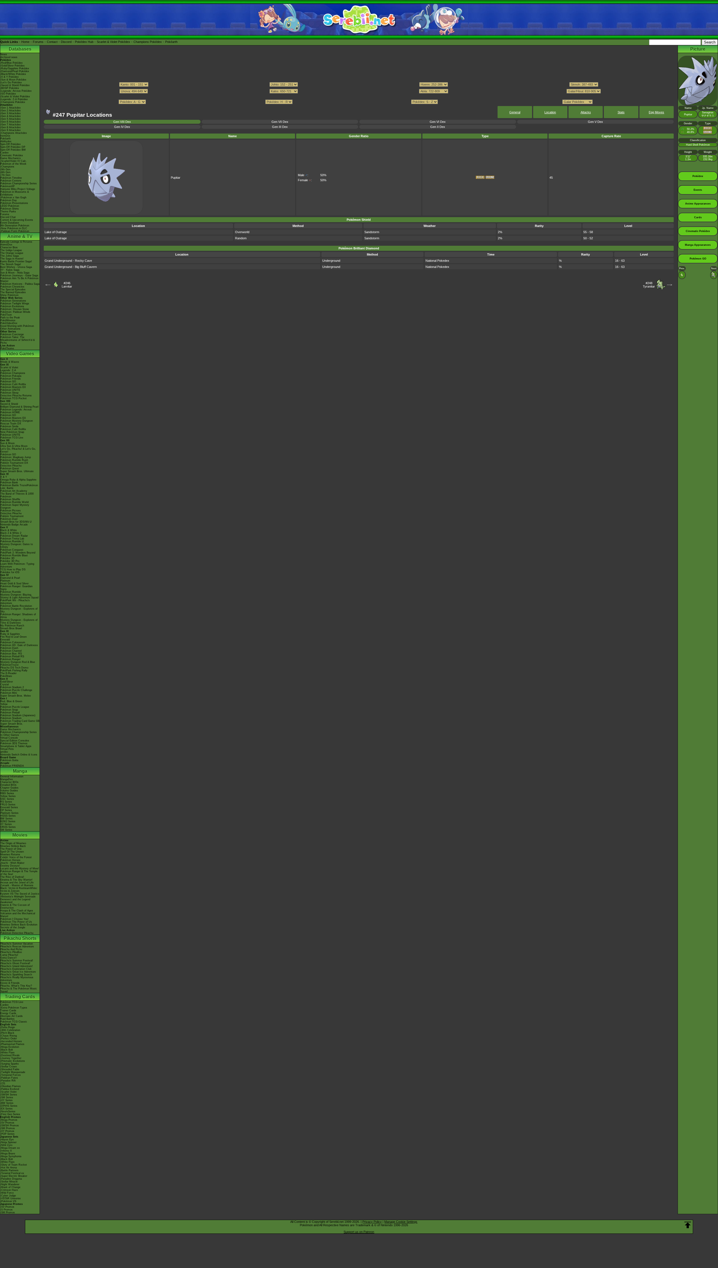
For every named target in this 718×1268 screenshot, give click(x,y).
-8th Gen (5, 172)
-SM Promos (7, 1128)
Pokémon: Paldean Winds (15, 312)
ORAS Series (8, 827)
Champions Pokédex (148, 41)
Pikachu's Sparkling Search (16, 974)
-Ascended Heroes (11, 1041)
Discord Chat (8, 217)
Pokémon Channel (11, 650)
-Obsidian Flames (10, 1086)
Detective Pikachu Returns (16, 395)
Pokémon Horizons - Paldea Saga (20, 283)
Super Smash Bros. (11, 723)
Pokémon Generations (13, 300)
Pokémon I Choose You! (14, 919)
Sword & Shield (9, 404)
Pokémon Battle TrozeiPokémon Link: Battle (19, 487)
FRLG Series (7, 804)
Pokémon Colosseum (12, 642)
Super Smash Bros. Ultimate (17, 471)
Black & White (8, 530)
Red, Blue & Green (11, 701)
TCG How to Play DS (13, 569)
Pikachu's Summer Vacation (16, 943)
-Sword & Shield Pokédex (15, 85)
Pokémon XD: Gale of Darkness (19, 645)
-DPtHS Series (8, 1105)
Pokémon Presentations (14, 203)
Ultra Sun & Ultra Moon (13, 446)
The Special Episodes (13, 289)
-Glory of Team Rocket (13, 1164)
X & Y (3, 477)
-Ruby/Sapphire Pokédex (14, 68)
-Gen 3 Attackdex (10, 113)
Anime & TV (20, 236)
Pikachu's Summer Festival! (16, 960)
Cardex (4, 152)
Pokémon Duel (8, 519)
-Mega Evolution (9, 1047)
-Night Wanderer (9, 1184)
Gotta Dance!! (8, 957)
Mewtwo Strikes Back (13, 846)
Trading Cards (20, 996)
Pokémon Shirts (9, 208)
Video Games (20, 353)
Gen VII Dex (279, 121)
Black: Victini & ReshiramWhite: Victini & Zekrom (19, 889)
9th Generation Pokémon (14, 225)
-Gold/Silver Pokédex (12, 65)
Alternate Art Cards (11, 1016)
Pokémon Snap (9, 709)
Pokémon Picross (10, 510)
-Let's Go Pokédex (11, 82)
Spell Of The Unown (12, 851)
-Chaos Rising (8, 1035)
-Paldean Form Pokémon (14, 231)
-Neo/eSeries (7, 1111)
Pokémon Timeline (11, 177)
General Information (11, 776)
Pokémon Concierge (12, 334)
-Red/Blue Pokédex (11, 62)
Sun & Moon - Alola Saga (14, 272)
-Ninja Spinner (8, 1142)
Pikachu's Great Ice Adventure (18, 971)
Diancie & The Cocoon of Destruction (15, 906)
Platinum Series (9, 813)
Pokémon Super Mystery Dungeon (14, 506)
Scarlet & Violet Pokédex (113, 41)
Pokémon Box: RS (11, 653)
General (514, 112)
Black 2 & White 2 (10, 533)
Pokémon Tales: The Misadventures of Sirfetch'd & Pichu (17, 340)
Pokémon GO (8, 381)
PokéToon (6, 314)
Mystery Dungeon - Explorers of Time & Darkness (19, 621)
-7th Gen (5, 175)
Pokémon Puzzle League (14, 707)
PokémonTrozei (9, 664)
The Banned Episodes (13, 292)
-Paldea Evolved (9, 1089)
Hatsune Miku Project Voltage (17, 189)
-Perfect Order (8, 1038)
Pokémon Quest (9, 468)
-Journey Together (10, 1058)
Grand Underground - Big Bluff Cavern (71, 266)
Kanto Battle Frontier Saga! (16, 261)
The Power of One (11, 848)
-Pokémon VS (8, 1201)
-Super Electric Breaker (13, 1176)
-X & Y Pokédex (9, 76)
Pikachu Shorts (20, 938)
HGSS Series (8, 815)
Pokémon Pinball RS (12, 656)
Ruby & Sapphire (10, 634)
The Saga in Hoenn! (12, 258)
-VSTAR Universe (10, 1198)
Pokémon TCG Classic (13, 1021)
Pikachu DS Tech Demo (14, 667)
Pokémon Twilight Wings (14, 303)
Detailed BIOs (8, 785)
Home (25, 41)
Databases (20, 49)
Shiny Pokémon (9, 295)
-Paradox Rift (8, 1080)
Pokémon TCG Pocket (13, 398)
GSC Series (7, 799)
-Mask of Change (10, 1187)
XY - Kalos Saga (9, 269)
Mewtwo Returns (10, 854)
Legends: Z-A (8, 370)
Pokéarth (171, 41)
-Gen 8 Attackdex (10, 127)
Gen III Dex (280, 126)
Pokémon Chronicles (12, 286)
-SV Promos (7, 1122)
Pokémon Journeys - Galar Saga (19, 275)
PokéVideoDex (8, 323)
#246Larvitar (67, 284)
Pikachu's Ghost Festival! (15, 963)
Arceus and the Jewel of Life (17, 882)
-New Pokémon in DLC (13, 228)
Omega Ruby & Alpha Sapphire (18, 479)
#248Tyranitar (649, 284)
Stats (621, 112)
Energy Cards (8, 1013)
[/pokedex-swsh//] (359, 96)
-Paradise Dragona (11, 1178)
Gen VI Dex (438, 121)
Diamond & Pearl (10, 577)
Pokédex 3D (7, 558)
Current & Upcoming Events (16, 220)
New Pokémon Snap (12, 432)
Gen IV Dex (122, 126)
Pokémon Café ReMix (13, 384)
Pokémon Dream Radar (14, 535)
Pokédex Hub (84, 41)
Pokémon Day (8, 200)
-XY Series (6, 1100)
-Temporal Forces (10, 1075)
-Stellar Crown (8, 1066)
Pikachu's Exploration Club (15, 969)
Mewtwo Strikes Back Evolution (18, 924)
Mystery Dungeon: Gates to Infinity (16, 545)
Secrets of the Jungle (12, 927)
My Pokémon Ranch (12, 625)
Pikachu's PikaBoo (11, 952)
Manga (20, 771)
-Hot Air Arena (8, 1167)
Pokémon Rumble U (12, 541)
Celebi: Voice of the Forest (16, 857)
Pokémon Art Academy (13, 491)
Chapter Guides (9, 787)
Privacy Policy (372, 1221)
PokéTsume (7, 348)
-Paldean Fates (9, 1077)
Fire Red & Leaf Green (13, 636)
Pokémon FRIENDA (12, 765)
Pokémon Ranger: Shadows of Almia (18, 616)
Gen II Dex (437, 126)
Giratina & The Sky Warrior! (16, 879)
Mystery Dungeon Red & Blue (17, 662)
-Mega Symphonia (10, 1156)
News (3, 54)
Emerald (5, 639)
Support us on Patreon (359, 1231)
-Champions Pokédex (12, 102)
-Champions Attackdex (13, 133)
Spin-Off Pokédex (10, 144)
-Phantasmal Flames (12, 1044)
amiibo (4, 751)
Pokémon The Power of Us (16, 921)
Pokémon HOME (10, 412)
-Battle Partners (9, 1170)
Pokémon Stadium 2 (12, 687)
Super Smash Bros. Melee (15, 695)
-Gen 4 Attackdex (10, 116)
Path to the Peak (10, 317)
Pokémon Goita (9, 760)
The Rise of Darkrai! (12, 877)
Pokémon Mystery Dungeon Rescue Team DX (16, 422)
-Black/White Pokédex (13, 74)
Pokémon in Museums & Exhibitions (14, 193)
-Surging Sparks (9, 1063)
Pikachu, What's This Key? (16, 985)
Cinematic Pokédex (11, 155)
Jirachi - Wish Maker (12, 863)
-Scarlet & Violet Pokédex (15, 96)
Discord (66, 41)
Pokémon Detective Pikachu (16, 933)
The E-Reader (8, 673)
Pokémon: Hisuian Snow (14, 309)
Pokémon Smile (9, 426)
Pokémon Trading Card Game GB (20, 721)
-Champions (7, 166)
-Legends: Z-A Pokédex (14, 99)
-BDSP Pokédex (9, 88)
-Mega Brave (7, 1153)
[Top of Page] (687, 1225)
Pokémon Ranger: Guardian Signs (16, 588)
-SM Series (6, 1097)
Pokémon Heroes (10, 860)
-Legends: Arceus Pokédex (16, 90)
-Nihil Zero (6, 1145)
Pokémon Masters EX (13, 387)
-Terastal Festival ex (12, 1173)
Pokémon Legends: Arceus (16, 409)
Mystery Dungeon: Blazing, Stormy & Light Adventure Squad (19, 596)
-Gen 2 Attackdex (10, 110)
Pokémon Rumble (10, 592)
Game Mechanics (10, 158)
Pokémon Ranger (10, 659)
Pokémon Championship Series (18, 183)
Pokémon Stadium (11, 718)
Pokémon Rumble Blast (14, 555)
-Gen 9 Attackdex (10, 130)
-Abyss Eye (7, 1139)
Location (550, 112)
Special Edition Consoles (14, 740)
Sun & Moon (7, 443)
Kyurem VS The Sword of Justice (19, 893)
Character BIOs (9, 782)
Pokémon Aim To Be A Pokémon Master (19, 279)
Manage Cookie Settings (400, 1221)
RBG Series (7, 793)
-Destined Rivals (10, 1055)
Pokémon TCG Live (11, 437)
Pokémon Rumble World (14, 502)
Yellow (4, 704)
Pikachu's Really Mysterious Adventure (16, 979)
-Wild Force (7, 1192)
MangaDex (6, 779)
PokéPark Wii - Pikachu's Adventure (15, 602)
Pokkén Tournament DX (14, 462)
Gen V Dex (595, 121)
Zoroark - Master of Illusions (16, 885)
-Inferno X (6, 1150)
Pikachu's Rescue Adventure (17, 946)
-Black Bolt (6, 1049)
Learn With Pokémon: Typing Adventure (17, 565)
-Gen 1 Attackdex (10, 107)
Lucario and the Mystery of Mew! (19, 868)
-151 (2, 1083)
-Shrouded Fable (9, 1069)
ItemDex (5, 135)
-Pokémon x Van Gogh (13, 197)
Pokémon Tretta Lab (12, 538)
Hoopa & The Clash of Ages (16, 910)
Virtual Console (9, 737)
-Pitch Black (7, 1033)
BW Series (6, 818)
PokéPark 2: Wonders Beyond (17, 552)
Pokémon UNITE (10, 390)
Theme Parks (8, 211)
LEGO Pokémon (9, 206)
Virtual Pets (7, 749)
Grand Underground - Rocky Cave (68, 260)
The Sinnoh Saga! (10, 264)
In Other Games (9, 735)
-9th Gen (5, 169)
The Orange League (11, 253)
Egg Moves (656, 112)
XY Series (6, 824)
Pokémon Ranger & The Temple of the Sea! (19, 873)
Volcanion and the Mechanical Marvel (17, 915)
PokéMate (6, 676)
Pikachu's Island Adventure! (16, 966)
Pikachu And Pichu (11, 949)
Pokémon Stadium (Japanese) (17, 715)
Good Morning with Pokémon (17, 326)
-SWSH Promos (9, 1125)
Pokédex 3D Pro (9, 561)
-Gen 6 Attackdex (10, 121)
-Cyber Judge (8, 1195)
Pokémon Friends (10, 378)
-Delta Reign (7, 1027)
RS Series (6, 801)
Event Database (9, 222)
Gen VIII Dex (122, 121)
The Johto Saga (9, 255)
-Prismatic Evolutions (12, 1061)
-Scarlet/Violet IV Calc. (13, 161)
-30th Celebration (10, 1030)
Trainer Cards (8, 1010)
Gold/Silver (6, 681)
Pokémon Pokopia (10, 376)
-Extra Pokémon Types (13, 1007)
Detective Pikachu (11, 465)
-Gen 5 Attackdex (10, 119)
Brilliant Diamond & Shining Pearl (19, 406)
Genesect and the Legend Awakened (15, 901)
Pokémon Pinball (10, 712)
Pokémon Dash (9, 648)
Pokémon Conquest (11, 549)
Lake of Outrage (56, 232)
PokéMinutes (7, 320)
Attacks (586, 112)
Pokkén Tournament (12, 516)
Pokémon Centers (10, 180)
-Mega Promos (8, 1119)
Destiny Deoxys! (10, 865)
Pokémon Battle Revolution (16, 606)
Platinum (5, 580)
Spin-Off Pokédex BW (13, 149)
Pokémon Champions (12, 373)
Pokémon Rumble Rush (14, 460)
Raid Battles (7, 1018)
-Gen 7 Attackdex (10, 124)
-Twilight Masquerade (12, 1072)
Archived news (8, 57)
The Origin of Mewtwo (13, 843)
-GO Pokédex (8, 93)
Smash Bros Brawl (11, 628)
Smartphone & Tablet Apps (15, 746)
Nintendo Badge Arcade (14, 524)
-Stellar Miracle (9, 1181)
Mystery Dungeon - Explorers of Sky (19, 610)
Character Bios (9, 247)
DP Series (6, 810)
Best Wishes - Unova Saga (16, 267)
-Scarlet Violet (8, 1091)
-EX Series (6, 1108)
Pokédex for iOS (9, 572)
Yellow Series (8, 796)
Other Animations (10, 328)
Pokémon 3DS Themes (13, 743)
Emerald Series (9, 807)
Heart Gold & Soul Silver (14, 583)
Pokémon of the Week (13, 163)
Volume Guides (9, 790)
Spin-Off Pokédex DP (12, 147)
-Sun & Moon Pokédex (13, 79)
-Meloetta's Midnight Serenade (18, 896)
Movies (19, 835)
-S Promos (6, 1209)
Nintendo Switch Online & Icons (18, 754)
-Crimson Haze (9, 1190)
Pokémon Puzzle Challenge (16, 690)
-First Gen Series (10, 1114)
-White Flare (7, 1052)
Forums (38, 41)
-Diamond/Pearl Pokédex (14, 71)
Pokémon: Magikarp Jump (15, 457)
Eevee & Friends (10, 983)
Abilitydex (5, 141)
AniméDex (6, 244)
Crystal (4, 684)
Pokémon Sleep (9, 392)
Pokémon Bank (9, 482)
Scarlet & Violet (9, 367)
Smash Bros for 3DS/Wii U (16, 521)
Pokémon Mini (8, 693)
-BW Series (6, 1103)
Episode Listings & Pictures (16, 241)
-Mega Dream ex (10, 1148)
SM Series (6, 829)
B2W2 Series (7, 821)
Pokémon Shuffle (10, 499)
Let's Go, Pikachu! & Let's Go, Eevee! (18, 450)
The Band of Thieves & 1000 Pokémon (17, 495)
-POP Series (7, 1134)
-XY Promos (7, 1131)
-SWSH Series (8, 1094)
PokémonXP (7, 186)
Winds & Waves (9, 361)
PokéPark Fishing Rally (13, 670)
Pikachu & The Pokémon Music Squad (18, 990)
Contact (52, 41)
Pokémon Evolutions (12, 306)
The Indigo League (11, 250)
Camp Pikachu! (9, 955)
